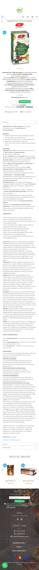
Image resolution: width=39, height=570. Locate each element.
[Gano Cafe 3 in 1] (10, 470)
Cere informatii (26, 112)
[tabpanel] (19, 48)
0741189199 (20, 531)
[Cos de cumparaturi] (32, 17)
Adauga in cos (25, 102)
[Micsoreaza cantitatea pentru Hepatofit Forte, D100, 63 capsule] (10, 101)
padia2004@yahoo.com (20, 536)
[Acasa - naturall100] (19, 10)
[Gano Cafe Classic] (28, 470)
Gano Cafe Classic (28, 481)
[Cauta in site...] (37, 17)
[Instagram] (21, 519)
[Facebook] (17, 519)
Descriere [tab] (5, 122)
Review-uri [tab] (7, 447)
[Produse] (2, 17)
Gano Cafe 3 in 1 (10, 481)
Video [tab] (5, 444)
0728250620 (20, 534)
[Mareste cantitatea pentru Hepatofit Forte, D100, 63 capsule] (15, 101)
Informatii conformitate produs (11, 440)
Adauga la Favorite (12, 112)
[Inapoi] (1, 21)
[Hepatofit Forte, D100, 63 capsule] (19, 48)
